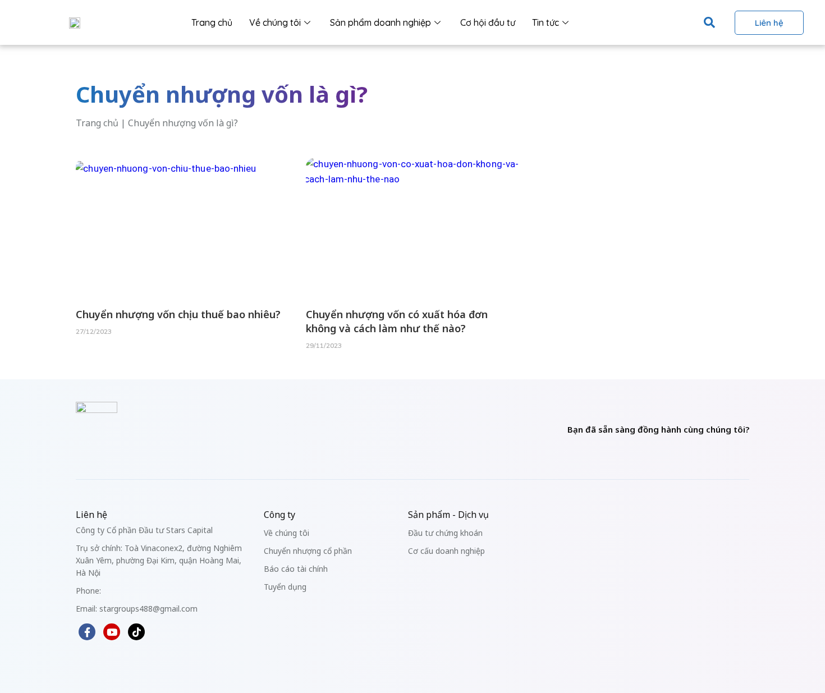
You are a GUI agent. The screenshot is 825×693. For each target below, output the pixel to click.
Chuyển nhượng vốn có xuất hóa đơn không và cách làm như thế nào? (397, 321)
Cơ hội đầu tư (487, 22)
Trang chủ (211, 22)
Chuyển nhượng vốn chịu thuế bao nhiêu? (178, 314)
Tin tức (545, 22)
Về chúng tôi (275, 22)
